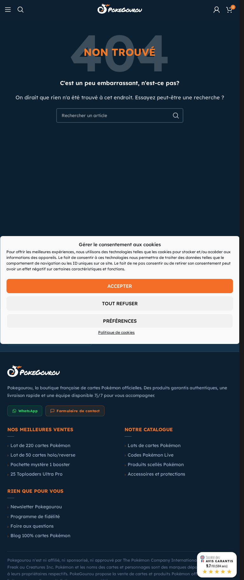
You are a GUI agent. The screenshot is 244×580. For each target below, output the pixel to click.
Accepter (119, 286)
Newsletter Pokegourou (36, 507)
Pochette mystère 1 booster (40, 464)
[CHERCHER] (176, 115)
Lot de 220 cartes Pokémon (40, 445)
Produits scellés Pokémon (156, 464)
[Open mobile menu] (8, 9)
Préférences (120, 321)
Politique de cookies (116, 332)
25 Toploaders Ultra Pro (36, 474)
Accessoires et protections (156, 474)
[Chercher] (20, 9)
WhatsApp (28, 411)
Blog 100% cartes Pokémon (40, 535)
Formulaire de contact (78, 411)
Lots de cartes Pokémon (154, 445)
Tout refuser (120, 303)
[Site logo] (120, 9)
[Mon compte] (216, 9)
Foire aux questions (32, 526)
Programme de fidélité (35, 516)
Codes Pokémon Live (150, 455)
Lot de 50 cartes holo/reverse (42, 455)
